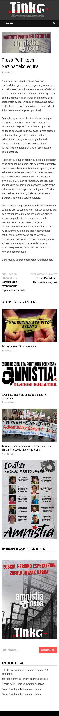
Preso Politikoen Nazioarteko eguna (21, 689)
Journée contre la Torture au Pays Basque (25, 679)
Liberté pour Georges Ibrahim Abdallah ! (23, 684)
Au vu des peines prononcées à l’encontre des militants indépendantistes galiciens (26, 448)
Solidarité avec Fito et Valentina (19, 346)
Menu (9, 23)
